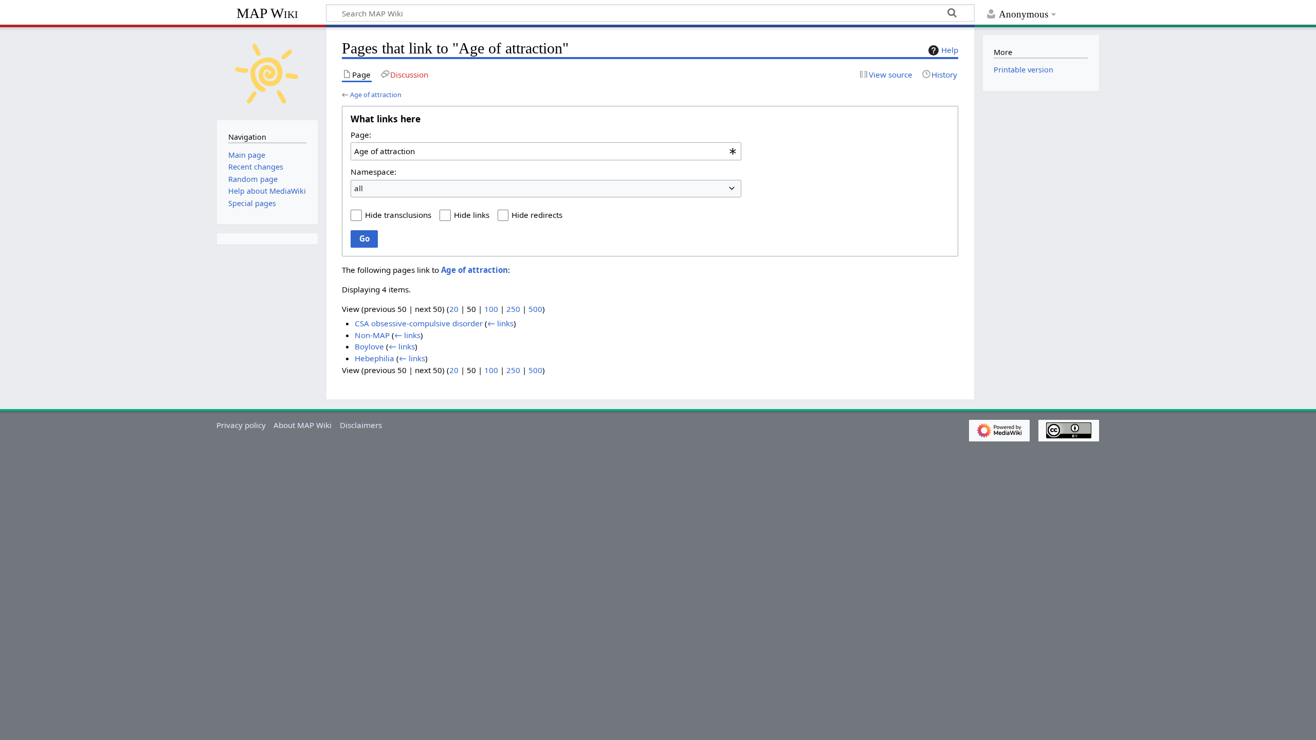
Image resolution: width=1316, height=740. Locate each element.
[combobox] (546, 151)
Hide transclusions (398, 215)
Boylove (369, 346)
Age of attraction (375, 94)
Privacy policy (241, 425)
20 (454, 309)
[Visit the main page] (267, 72)
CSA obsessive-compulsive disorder (419, 323)
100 (491, 309)
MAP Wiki (267, 13)
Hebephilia (374, 358)
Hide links (471, 215)
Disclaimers (361, 425)
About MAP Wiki (302, 425)
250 (513, 309)
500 (535, 309)
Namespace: (373, 171)
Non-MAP (372, 335)
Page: (361, 135)
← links (500, 323)
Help (949, 50)
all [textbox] (358, 188)
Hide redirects (536, 215)
